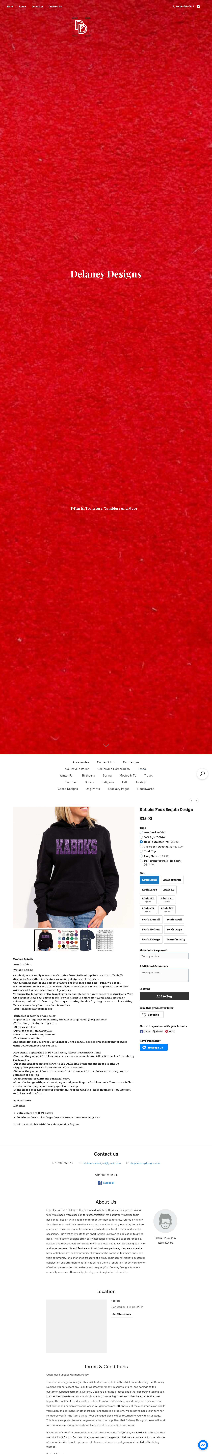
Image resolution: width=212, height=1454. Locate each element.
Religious (108, 782)
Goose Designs (68, 789)
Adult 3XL (166, 899)
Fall (124, 782)
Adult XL (168, 889)
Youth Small (174, 919)
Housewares (145, 789)
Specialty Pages (118, 789)
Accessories (81, 762)
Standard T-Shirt (154, 832)
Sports (89, 782)
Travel (148, 775)
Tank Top (150, 851)
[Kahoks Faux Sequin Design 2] (96, 940)
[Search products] (202, 774)
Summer (71, 782)
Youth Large (174, 929)
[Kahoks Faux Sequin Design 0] (45, 940)
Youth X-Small (151, 919)
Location (37, 6)
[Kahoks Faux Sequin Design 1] (68, 940)
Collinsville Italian (77, 769)
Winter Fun (66, 775)
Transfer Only (175, 939)
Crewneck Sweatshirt (164, 846)
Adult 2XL (148, 899)
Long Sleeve (156, 856)
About (22, 6)
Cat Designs (131, 762)
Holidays (141, 782)
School (142, 769)
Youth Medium (151, 929)
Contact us (55, 6)
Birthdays (88, 775)
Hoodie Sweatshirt (161, 841)
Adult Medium (172, 879)
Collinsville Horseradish (113, 769)
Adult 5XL (167, 909)
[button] (152, 1014)
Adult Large (149, 889)
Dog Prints (93, 789)
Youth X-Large (151, 939)
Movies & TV (128, 775)
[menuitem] (191, 800)
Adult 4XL (148, 909)
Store (10, 6)
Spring (107, 775)
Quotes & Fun (106, 762)
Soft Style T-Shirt (154, 837)
